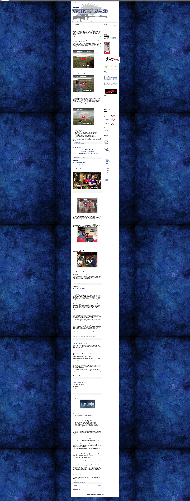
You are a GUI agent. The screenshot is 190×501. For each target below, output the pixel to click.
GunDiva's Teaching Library (99, 21)
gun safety (114, 78)
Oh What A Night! (77, 196)
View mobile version (87, 487)
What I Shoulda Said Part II (79, 162)
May (106, 159)
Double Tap (114, 116)
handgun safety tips (107, 79)
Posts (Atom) (78, 489)
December (107, 150)
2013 (106, 147)
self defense (115, 77)
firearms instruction (108, 78)
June (106, 158)
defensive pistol (107, 75)
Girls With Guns (107, 128)
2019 (106, 140)
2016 (106, 143)
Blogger (103, 494)
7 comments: (83, 283)
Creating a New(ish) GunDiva (80, 343)
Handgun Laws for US (108, 109)
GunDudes (91, 21)
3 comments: (83, 377)
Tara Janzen (86, 21)
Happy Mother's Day (78, 382)
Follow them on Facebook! (77, 281)
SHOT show (107, 72)
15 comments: (83, 482)
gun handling (111, 81)
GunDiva (77, 21)
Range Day (76, 26)
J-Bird (114, 119)
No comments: (84, 142)
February (107, 179)
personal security (111, 82)
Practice (76, 143)
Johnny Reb (77, 158)
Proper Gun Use (113, 79)
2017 (106, 142)
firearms (113, 75)
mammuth (96, 494)
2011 (106, 149)
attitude (105, 81)
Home (73, 21)
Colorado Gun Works (108, 84)
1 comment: (83, 338)
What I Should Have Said (79, 288)
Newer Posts (75, 485)
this (87, 149)
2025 (106, 136)
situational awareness (113, 76)
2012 (106, 148)
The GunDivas (111, 37)
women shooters (82, 143)
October (107, 152)
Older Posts (99, 485)
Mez (113, 120)
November (107, 151)
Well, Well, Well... (77, 398)
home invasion (115, 83)
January (107, 180)
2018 (106, 141)
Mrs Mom (81, 21)
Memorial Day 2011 (77, 147)
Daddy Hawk (115, 115)
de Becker (110, 83)
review (112, 73)
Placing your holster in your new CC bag (107, 119)
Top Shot (79, 143)
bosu (108, 81)
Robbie (114, 123)
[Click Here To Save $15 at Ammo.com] (107, 53)
